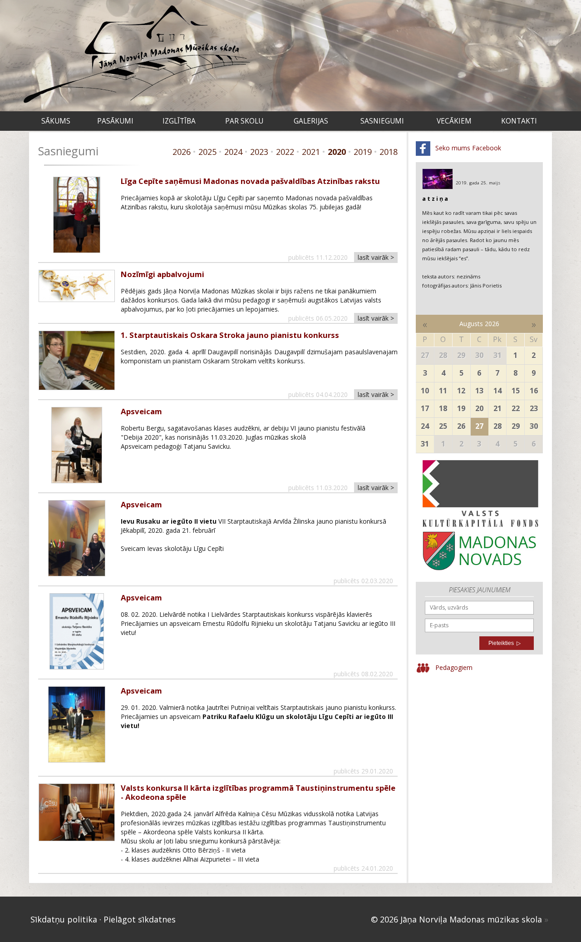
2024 (233, 151)
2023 (259, 151)
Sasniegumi (382, 121)
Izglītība (179, 121)
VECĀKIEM (454, 121)
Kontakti (519, 121)
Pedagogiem (453, 667)
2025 (207, 151)
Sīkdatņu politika (63, 919)
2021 (311, 151)
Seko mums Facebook (467, 148)
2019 (363, 151)
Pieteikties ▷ (504, 643)
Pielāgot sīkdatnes (139, 919)
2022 (285, 151)
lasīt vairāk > (376, 257)
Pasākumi (115, 121)
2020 (337, 151)
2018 (388, 151)
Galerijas (311, 121)
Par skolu (244, 121)
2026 (181, 151)
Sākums (55, 121)
